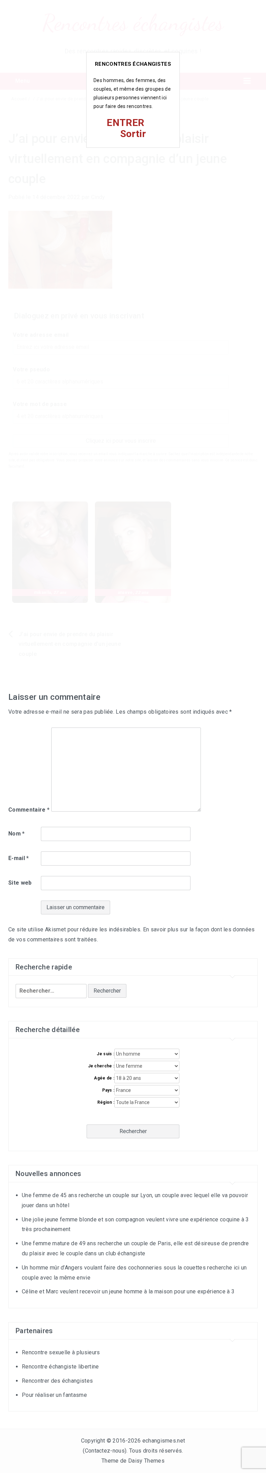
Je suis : (105, 1053)
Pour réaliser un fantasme (54, 1395)
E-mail (18, 858)
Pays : (108, 1090)
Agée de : (104, 1078)
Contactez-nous (105, 1450)
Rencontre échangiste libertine (60, 1366)
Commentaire (29, 809)
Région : (105, 1102)
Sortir (133, 133)
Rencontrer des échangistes (57, 1380)
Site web (20, 882)
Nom (16, 833)
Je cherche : (101, 1066)
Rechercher (133, 1131)
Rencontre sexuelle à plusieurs (61, 1352)
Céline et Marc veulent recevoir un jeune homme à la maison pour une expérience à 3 (128, 1291)
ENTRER (125, 122)
